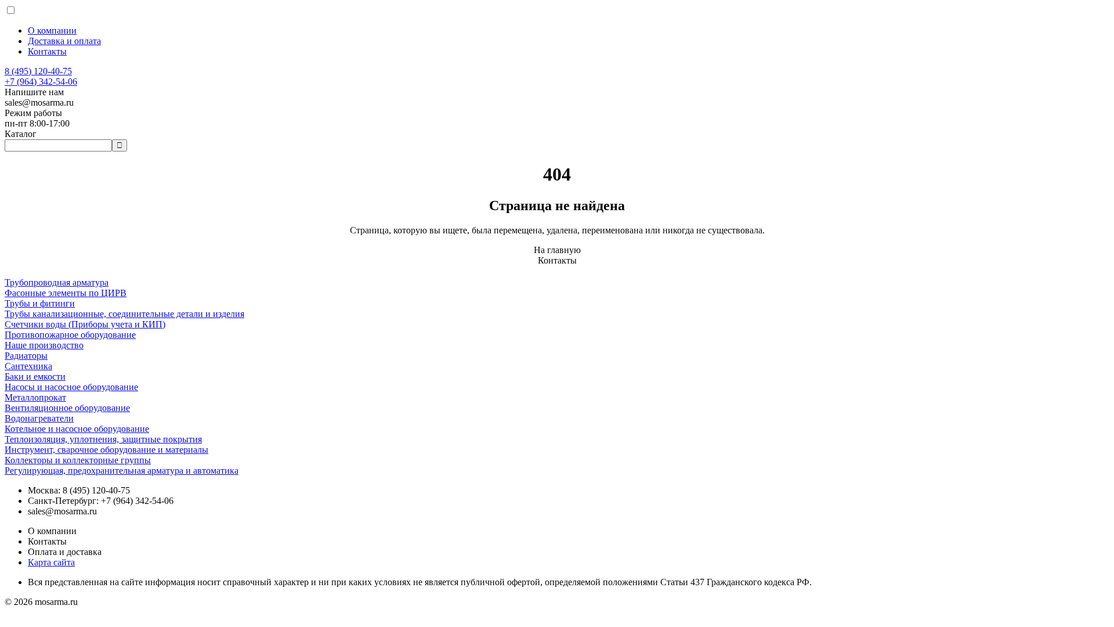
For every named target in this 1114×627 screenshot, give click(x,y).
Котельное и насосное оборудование (77, 429)
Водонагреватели (39, 418)
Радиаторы (26, 356)
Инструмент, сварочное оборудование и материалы (106, 450)
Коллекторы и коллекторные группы (78, 460)
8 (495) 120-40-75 (38, 71)
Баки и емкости (35, 376)
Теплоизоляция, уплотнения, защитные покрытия (103, 439)
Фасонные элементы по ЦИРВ (65, 293)
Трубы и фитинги (40, 303)
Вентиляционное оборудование (67, 408)
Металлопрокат (35, 397)
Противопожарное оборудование (70, 335)
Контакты (47, 51)
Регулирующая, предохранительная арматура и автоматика (121, 470)
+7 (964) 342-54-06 (41, 82)
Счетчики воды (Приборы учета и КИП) (85, 324)
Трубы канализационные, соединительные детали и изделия (124, 314)
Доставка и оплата (64, 41)
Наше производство (44, 345)
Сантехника (28, 366)
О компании (52, 30)
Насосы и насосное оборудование (71, 387)
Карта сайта (51, 562)
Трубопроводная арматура (56, 282)
